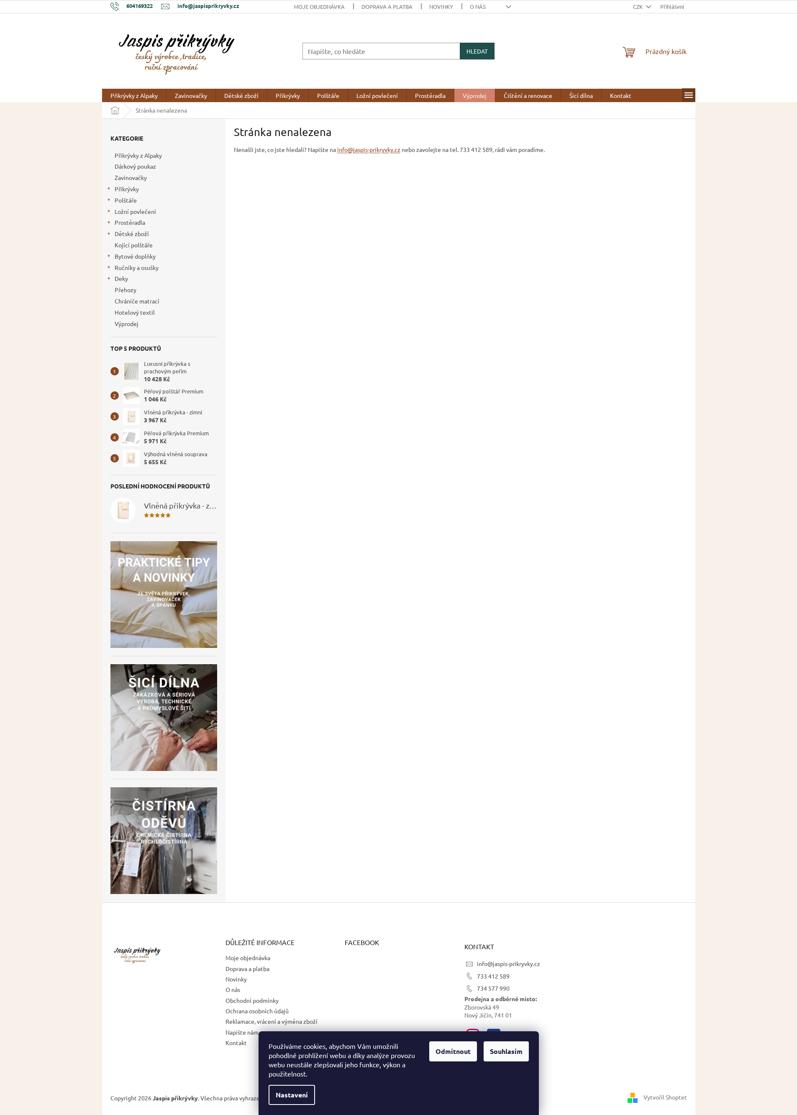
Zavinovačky (131, 177)
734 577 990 (493, 988)
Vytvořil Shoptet (665, 1097)
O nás (478, 6)
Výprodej (126, 323)
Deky (121, 278)
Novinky (441, 6)
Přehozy (125, 289)
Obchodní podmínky (252, 1000)
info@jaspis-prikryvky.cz (368, 149)
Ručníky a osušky (137, 267)
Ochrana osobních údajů (257, 1011)
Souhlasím (506, 1051)
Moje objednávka (319, 6)
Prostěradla (130, 222)
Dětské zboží (132, 233)
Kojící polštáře (134, 245)
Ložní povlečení (135, 211)
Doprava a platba (387, 6)
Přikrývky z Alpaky (138, 155)
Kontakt (236, 1042)
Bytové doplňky (135, 256)
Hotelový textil (135, 312)
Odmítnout (453, 1051)
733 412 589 (493, 976)
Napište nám (242, 1032)
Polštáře (126, 200)
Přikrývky (127, 189)
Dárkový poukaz (135, 166)
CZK (638, 6)
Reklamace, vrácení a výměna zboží (272, 1021)
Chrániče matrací (137, 301)
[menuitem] (134, 95)
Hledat (477, 51)
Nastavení (292, 1094)
